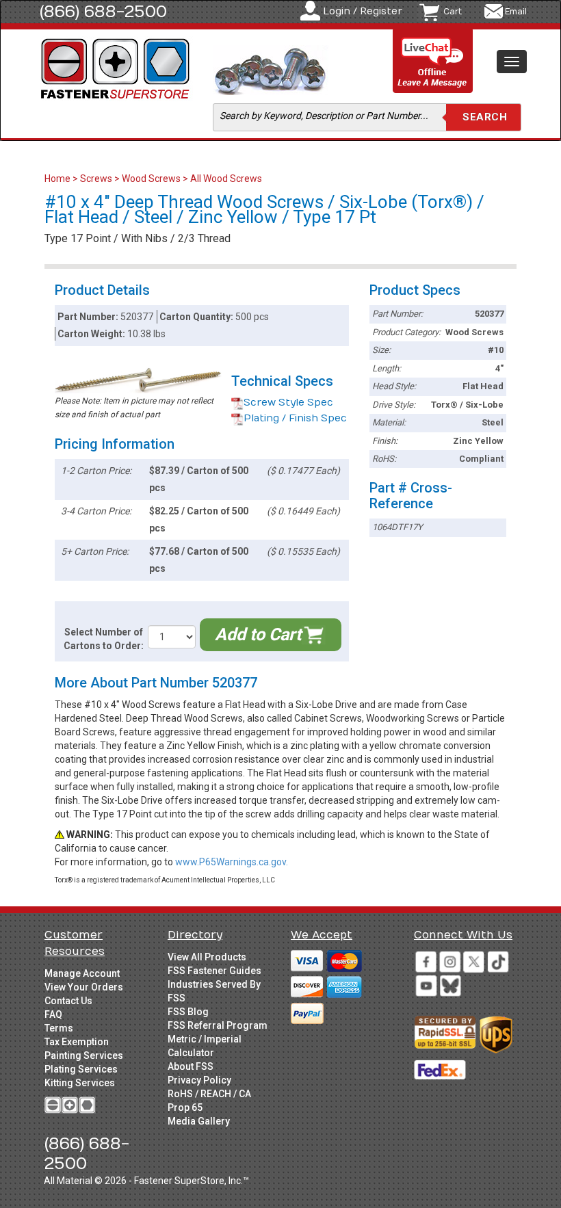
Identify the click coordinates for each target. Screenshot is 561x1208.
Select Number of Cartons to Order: (104, 639)
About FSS (190, 1066)
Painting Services (83, 1055)
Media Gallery (199, 1121)
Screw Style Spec (288, 402)
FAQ (53, 1014)
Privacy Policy (199, 1080)
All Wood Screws (226, 178)
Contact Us (68, 1000)
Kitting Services (79, 1082)
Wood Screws (151, 178)
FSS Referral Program (218, 1025)
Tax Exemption (76, 1041)
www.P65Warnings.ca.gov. (231, 861)
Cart (452, 11)
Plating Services (81, 1069)
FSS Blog (188, 1011)
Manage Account (82, 973)
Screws (96, 178)
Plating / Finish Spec (295, 418)
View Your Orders (83, 987)
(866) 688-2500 (103, 11)
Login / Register (362, 11)
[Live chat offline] (433, 62)
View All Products (207, 956)
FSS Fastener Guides (214, 970)
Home (58, 178)
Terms (58, 1028)
